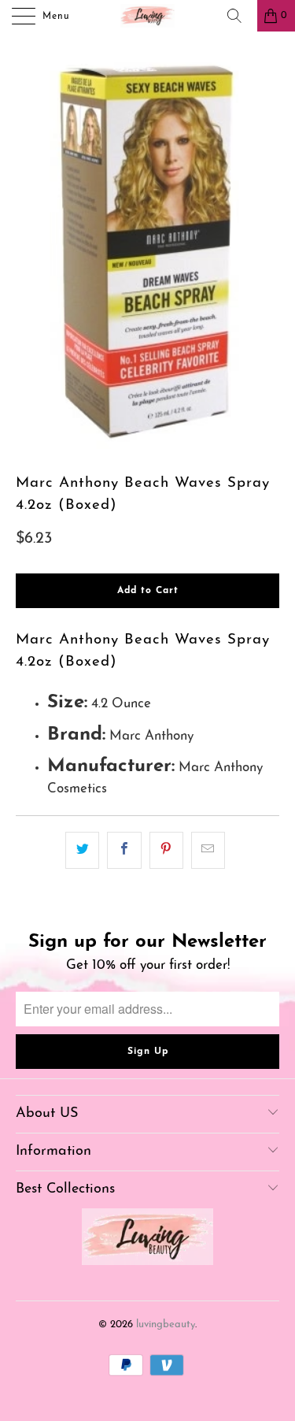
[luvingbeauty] (148, 16)
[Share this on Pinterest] (166, 850)
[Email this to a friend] (208, 850)
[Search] (240, 16)
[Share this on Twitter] (82, 850)
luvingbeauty (165, 1324)
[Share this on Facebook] (124, 850)
